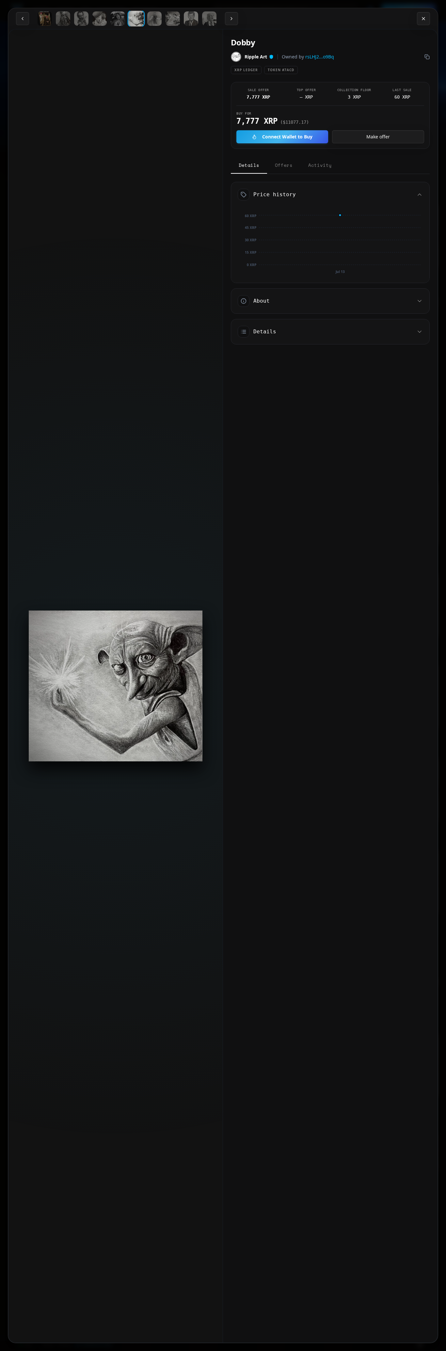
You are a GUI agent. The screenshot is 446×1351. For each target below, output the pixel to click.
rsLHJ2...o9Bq (319, 57)
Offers (284, 165)
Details (249, 165)
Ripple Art (256, 57)
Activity (320, 165)
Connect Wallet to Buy (287, 137)
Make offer (378, 137)
